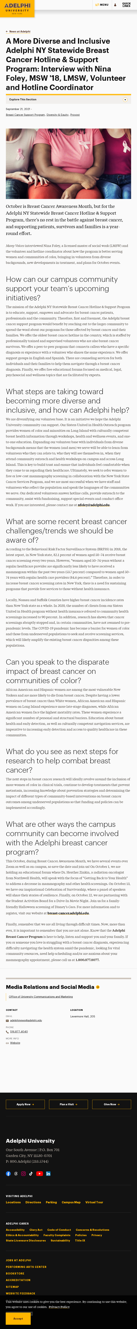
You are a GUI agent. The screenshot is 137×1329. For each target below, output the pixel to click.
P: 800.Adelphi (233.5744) (27, 1162)
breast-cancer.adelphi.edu (68, 913)
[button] (102, 5)
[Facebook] (8, 1173)
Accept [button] (18, 1318)
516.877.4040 (19, 1031)
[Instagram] (23, 1173)
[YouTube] (39, 1173)
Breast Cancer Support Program (25, 115)
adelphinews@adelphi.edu (26, 1020)
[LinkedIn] (48, 1173)
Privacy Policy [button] (59, 1307)
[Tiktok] (31, 1173)
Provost (75, 115)
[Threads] (16, 1173)
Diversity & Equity (57, 115)
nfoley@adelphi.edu (94, 505)
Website (15, 1043)
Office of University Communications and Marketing (41, 996)
